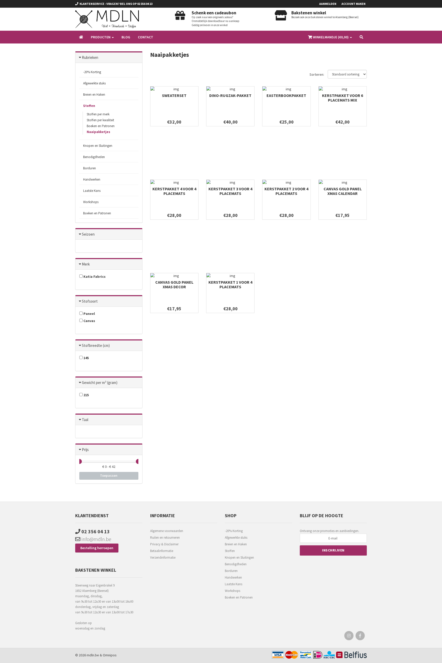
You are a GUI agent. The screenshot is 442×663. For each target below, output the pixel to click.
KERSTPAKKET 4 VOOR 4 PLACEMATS (174, 191)
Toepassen (108, 475)
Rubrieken (90, 57)
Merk (86, 264)
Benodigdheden (236, 564)
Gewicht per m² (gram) (99, 382)
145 (86, 358)
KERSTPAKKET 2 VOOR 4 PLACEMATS (286, 191)
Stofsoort (90, 301)
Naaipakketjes (98, 132)
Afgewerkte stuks (94, 83)
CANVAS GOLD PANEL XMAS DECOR (174, 284)
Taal (85, 419)
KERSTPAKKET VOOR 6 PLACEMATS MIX (342, 98)
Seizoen (88, 234)
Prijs (85, 449)
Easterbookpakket (286, 95)
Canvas (89, 320)
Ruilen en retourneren (165, 537)
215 (86, 395)
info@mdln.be (95, 539)
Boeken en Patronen (101, 126)
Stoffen (230, 551)
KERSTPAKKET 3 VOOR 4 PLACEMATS (230, 191)
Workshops (90, 202)
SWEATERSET (174, 95)
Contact (145, 37)
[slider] (79, 461)
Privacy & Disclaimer (164, 544)
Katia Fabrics (94, 276)
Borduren (231, 571)
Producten (101, 37)
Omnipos (110, 655)
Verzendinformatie (162, 557)
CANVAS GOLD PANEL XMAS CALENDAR (343, 191)
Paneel (89, 313)
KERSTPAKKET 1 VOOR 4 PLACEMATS (230, 284)
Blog (125, 37)
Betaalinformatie (161, 551)
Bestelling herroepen (96, 548)
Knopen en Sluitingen (239, 557)
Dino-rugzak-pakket (230, 95)
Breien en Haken (236, 544)
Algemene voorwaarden (166, 531)
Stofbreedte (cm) (96, 345)
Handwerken (233, 577)
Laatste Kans (233, 584)
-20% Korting (92, 72)
